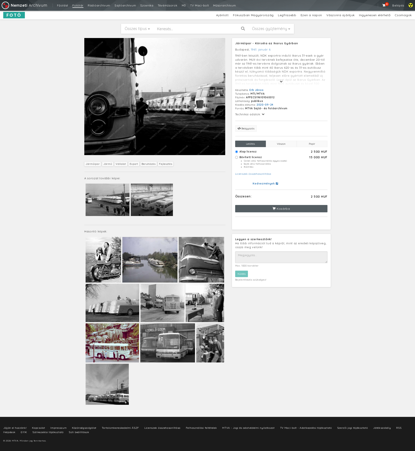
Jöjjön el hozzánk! (15, 427)
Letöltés (250, 143)
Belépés (398, 5)
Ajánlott (222, 15)
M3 (184, 5)
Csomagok (403, 15)
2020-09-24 (265, 104)
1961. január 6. (261, 49)
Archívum (29, 5)
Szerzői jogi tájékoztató (352, 427)
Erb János (256, 90)
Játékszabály (382, 427)
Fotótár (77, 5)
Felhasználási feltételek (201, 427)
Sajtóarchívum (125, 5)
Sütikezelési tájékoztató (48, 432)
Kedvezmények (264, 183)
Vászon (281, 143)
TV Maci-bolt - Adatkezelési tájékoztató (306, 427)
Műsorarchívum (224, 5)
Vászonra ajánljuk (340, 15)
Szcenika (146, 5)
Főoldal (62, 5)
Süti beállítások (79, 432)
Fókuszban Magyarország (253, 15)
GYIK (24, 432)
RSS (398, 427)
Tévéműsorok (167, 5)
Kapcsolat (38, 427)
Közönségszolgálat (84, 427)
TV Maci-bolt (199, 5)
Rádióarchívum (99, 5)
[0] (384, 5)
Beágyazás (247, 128)
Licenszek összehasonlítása (253, 173)
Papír (312, 143)
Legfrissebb (287, 15)
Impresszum (58, 427)
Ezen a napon (311, 15)
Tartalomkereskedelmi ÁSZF (120, 427)
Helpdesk (9, 432)
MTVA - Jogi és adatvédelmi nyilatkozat (248, 427)
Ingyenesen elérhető (374, 15)
